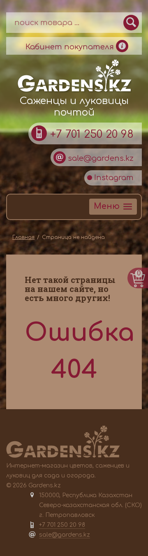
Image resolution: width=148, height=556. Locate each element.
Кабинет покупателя (70, 47)
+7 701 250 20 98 (90, 134)
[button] (113, 207)
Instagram (113, 178)
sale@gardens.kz (100, 158)
